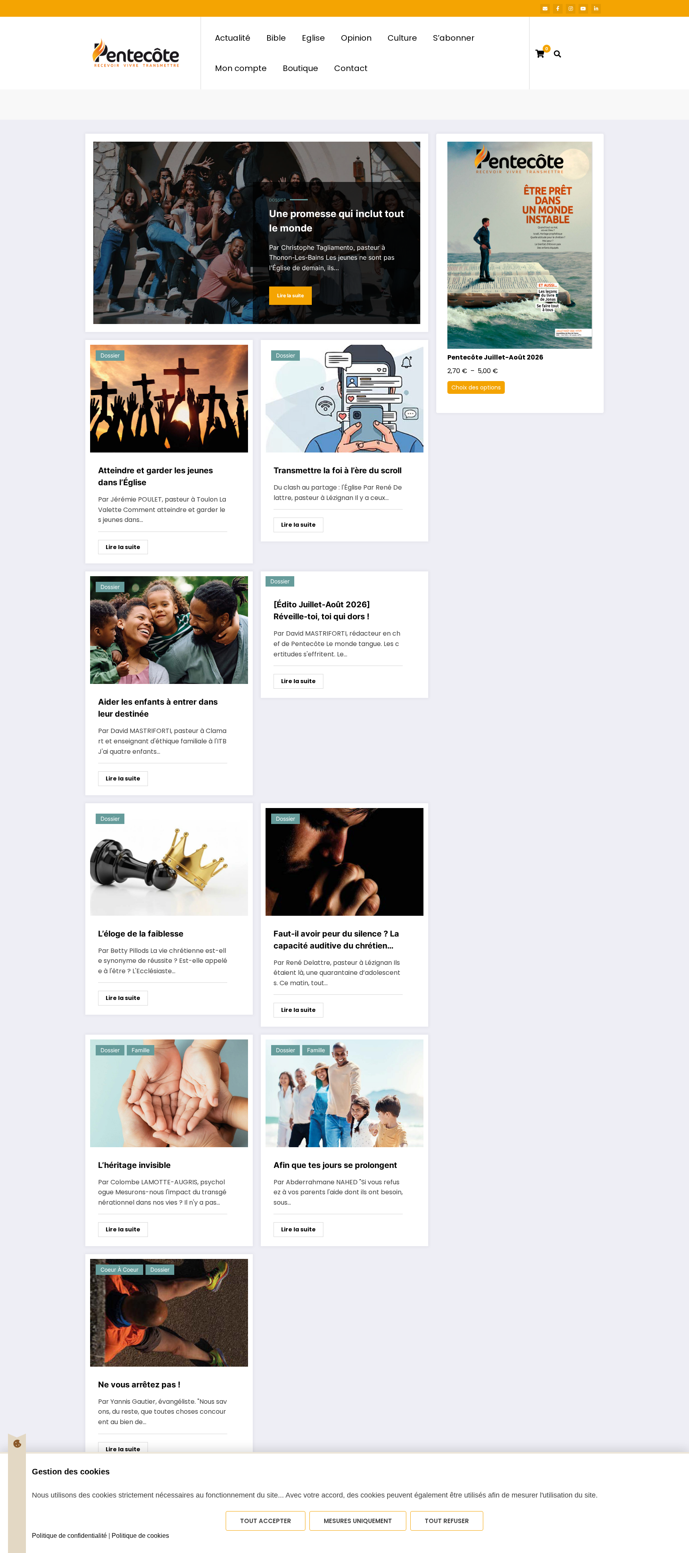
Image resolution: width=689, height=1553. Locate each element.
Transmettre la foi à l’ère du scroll (338, 470)
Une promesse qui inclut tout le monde (336, 221)
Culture (402, 37)
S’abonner (453, 37)
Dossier (277, 200)
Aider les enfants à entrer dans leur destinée (158, 708)
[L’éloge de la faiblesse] (169, 862)
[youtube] (583, 9)
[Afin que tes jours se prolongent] (344, 1093)
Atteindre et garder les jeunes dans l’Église (155, 476)
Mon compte (241, 68)
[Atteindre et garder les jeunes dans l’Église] (169, 398)
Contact (351, 68)
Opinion (356, 37)
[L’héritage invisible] (169, 1093)
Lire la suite (290, 295)
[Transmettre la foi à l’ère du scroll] (344, 398)
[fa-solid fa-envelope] (545, 9)
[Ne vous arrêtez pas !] (169, 1313)
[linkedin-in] (596, 9)
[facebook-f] (558, 9)
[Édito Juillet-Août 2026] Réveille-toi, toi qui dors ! (322, 610)
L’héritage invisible (134, 1165)
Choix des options (476, 387)
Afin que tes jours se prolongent (335, 1165)
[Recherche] (557, 53)
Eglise (313, 37)
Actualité (232, 37)
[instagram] (570, 9)
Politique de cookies (140, 1535)
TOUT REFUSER (447, 1521)
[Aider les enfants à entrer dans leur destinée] (169, 630)
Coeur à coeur (119, 1269)
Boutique (300, 68)
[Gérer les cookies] (17, 1444)
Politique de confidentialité (69, 1535)
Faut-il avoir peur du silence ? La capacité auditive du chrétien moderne (336, 940)
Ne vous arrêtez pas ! (139, 1384)
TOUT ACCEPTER (265, 1521)
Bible (276, 37)
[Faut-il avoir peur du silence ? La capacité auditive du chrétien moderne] (344, 862)
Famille (141, 1050)
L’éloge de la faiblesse (140, 934)
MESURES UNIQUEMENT (358, 1521)
